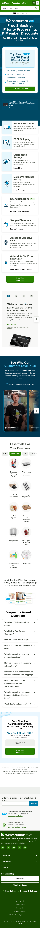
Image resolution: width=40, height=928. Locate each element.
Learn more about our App (17, 827)
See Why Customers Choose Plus (21, 384)
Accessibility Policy (20, 911)
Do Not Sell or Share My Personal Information (20, 915)
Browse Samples (16, 229)
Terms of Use (20, 908)
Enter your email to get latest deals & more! (19, 799)
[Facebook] (14, 847)
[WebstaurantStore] (20, 835)
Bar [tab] (25, 454)
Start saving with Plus (15, 816)
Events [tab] (33, 454)
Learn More (12, 107)
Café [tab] (5, 454)
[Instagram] (2, 847)
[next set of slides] (36, 453)
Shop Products (19, 190)
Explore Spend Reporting (19, 211)
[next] (36, 319)
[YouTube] (8, 847)
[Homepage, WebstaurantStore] (20, 3)
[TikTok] (19, 847)
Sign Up (34, 803)
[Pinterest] (25, 847)
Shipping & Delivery (28, 891)
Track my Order (20, 885)
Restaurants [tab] (15, 454)
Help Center (20, 879)
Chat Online (10, 891)
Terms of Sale (20, 901)
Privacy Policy (20, 904)
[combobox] (20, 8)
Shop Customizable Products (21, 269)
